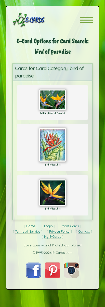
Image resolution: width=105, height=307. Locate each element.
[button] (86, 20)
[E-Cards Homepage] (37, 20)
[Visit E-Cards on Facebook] (33, 276)
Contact (84, 231)
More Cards (70, 226)
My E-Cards (52, 236)
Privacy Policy (59, 231)
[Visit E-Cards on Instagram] (71, 276)
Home (30, 226)
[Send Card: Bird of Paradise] (52, 145)
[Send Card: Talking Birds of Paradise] (52, 99)
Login (48, 226)
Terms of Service (27, 231)
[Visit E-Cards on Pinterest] (52, 276)
